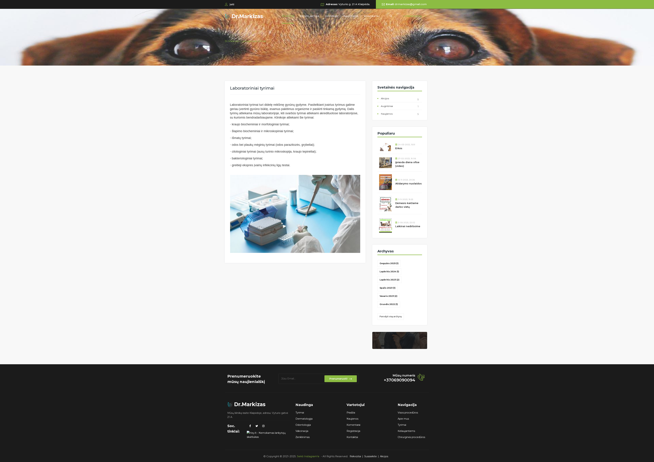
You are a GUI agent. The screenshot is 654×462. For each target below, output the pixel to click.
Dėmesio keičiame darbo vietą (406, 205)
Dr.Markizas (246, 16)
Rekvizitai (355, 456)
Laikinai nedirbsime (407, 226)
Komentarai (353, 424)
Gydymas (331, 16)
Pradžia (288, 16)
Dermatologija (304, 418)
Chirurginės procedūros (411, 437)
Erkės (398, 148)
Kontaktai (372, 16)
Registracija (353, 431)
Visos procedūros (408, 412)
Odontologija (303, 424)
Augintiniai (387, 106)
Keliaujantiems (406, 431)
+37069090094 (412, 16)
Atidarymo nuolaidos (408, 183)
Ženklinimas (302, 437)
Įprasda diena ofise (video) (407, 164)
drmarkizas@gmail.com (411, 4)
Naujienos (387, 113)
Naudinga (351, 16)
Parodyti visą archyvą (391, 316)
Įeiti (231, 4)
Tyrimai (299, 412)
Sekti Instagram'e (308, 456)
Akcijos (385, 98)
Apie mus (403, 418)
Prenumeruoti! (338, 378)
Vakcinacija (301, 431)
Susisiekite (370, 456)
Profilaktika (309, 16)
